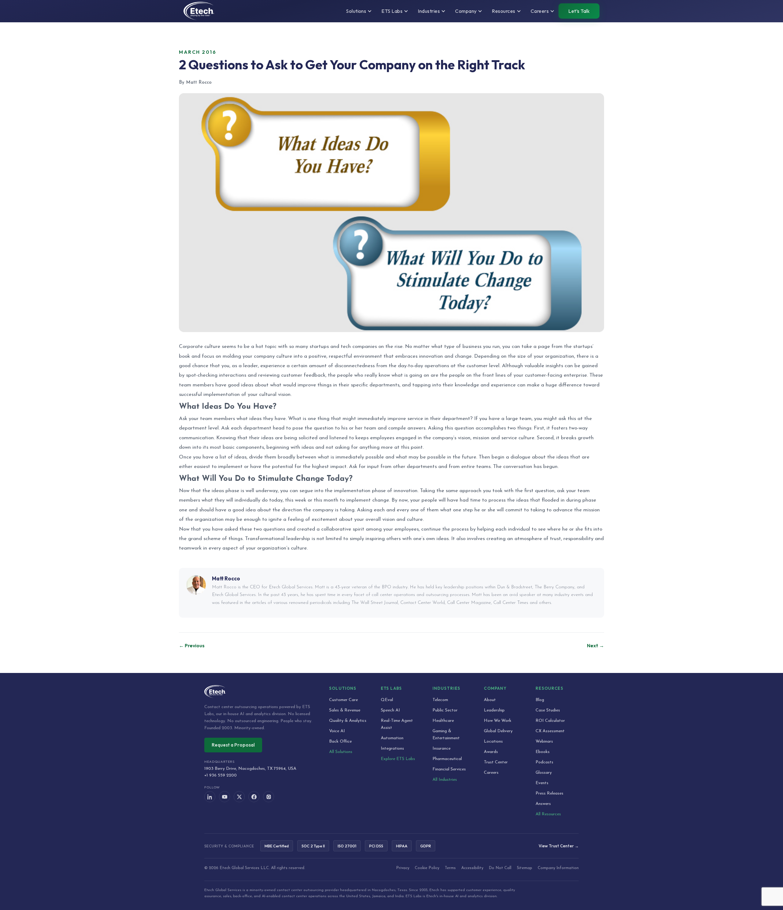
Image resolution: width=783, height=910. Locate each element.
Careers (491, 772)
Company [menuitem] (466, 11)
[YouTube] (224, 796)
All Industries (444, 779)
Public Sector (445, 710)
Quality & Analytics (347, 720)
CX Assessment (550, 731)
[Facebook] (253, 796)
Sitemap (524, 868)
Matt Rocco (226, 578)
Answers (543, 804)
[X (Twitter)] (239, 796)
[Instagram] (268, 796)
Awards (491, 752)
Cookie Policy (427, 868)
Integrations (392, 748)
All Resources (548, 814)
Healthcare (443, 720)
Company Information (558, 868)
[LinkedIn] (209, 796)
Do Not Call (500, 868)
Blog (540, 700)
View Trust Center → (559, 845)
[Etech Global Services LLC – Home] (199, 11)
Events (542, 783)
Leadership (494, 710)
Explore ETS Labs (398, 759)
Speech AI (390, 710)
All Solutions (340, 752)
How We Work (497, 720)
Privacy (402, 868)
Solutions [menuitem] (356, 11)
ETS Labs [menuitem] (392, 11)
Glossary (544, 772)
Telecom (440, 700)
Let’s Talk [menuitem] (579, 11)
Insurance (441, 748)
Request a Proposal (233, 745)
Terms (450, 868)
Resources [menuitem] (503, 11)
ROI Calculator (550, 720)
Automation (392, 738)
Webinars (544, 741)
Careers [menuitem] (540, 11)
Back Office (340, 741)
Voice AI (337, 731)
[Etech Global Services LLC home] (259, 691)
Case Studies (548, 710)
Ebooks (543, 752)
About (490, 700)
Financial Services (449, 769)
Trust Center (496, 762)
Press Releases (549, 793)
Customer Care (343, 700)
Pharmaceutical (447, 759)
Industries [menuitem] (429, 11)
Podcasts (544, 762)
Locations (493, 741)
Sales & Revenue (344, 710)
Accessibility (472, 868)
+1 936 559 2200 (220, 775)
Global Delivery (498, 731)
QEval (387, 700)
